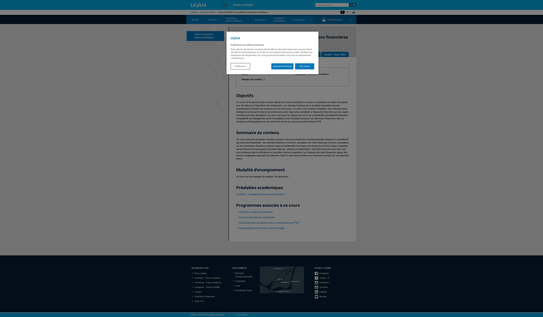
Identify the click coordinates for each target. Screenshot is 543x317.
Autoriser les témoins (282, 66)
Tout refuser (304, 66)
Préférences (240, 66)
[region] (272, 53)
